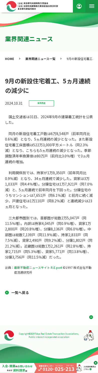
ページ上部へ (89, 317)
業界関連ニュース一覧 (40, 58)
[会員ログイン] (79, 6)
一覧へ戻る (20, 292)
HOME (9, 58)
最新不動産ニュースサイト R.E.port (38, 267)
